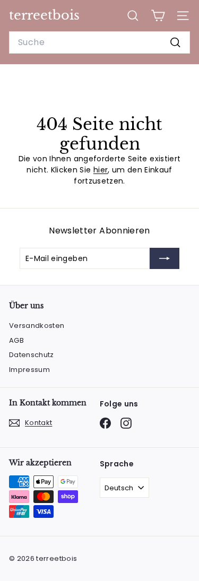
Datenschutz (31, 355)
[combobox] (99, 42)
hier (100, 169)
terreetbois (44, 15)
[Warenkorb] (157, 15)
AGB (16, 340)
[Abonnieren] (164, 258)
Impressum (29, 370)
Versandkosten (37, 325)
